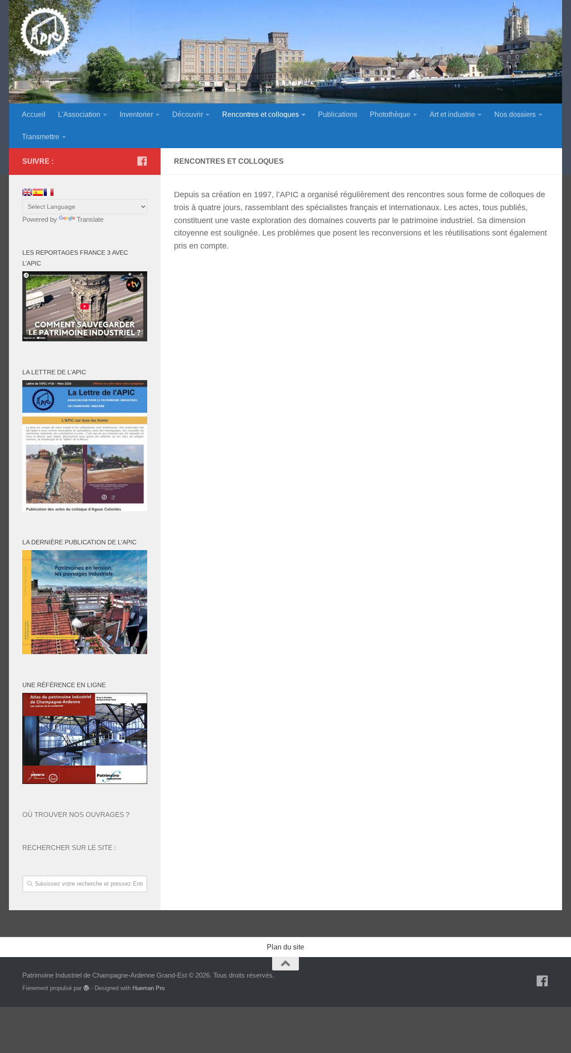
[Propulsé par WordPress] (86, 988)
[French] (49, 192)
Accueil (34, 114)
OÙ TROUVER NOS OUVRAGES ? (75, 814)
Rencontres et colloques (260, 114)
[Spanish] (38, 192)
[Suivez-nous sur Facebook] (142, 161)
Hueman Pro (148, 988)
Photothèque (390, 114)
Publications (337, 114)
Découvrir (187, 114)
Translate (90, 219)
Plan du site (285, 947)
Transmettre (40, 137)
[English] (27, 192)
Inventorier (136, 114)
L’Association (79, 114)
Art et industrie (452, 114)
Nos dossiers (515, 114)
